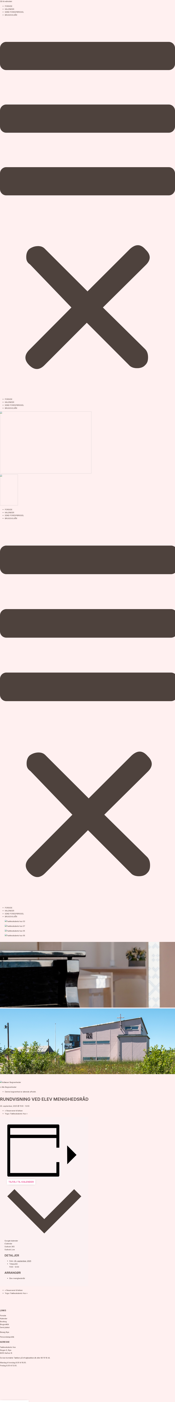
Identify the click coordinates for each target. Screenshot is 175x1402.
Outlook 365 (10, 1246)
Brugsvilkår (11, 15)
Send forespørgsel (14, 12)
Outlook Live (10, 1249)
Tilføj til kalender (21, 1181)
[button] (87, 207)
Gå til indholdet (6, 1)
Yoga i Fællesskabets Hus (16, 1114)
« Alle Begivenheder (8, 1087)
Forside (8, 6)
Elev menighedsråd (17, 1278)
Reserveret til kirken (14, 1111)
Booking (3, 1321)
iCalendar (8, 1243)
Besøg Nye (4, 1332)
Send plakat (5, 1327)
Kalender (9, 9)
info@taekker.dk (30, 1358)
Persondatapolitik (7, 1337)
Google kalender (11, 1241)
